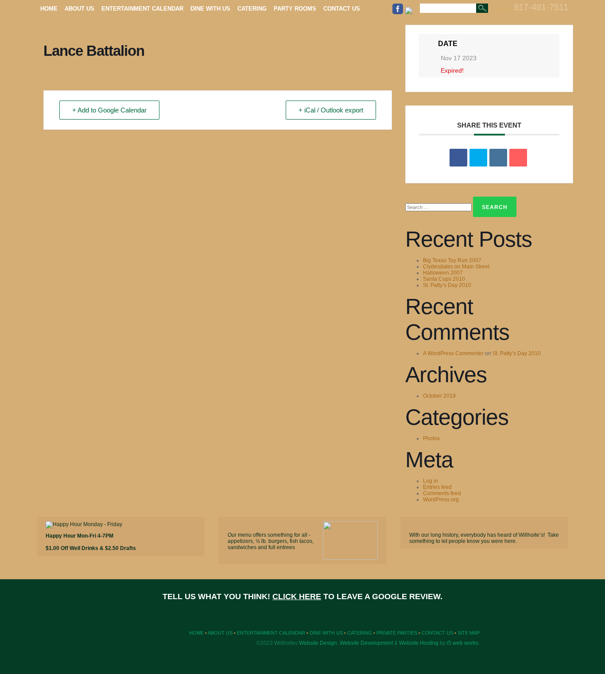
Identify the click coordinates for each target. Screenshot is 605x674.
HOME (196, 632)
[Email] (518, 158)
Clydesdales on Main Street (456, 266)
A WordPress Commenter (453, 353)
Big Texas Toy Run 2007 (452, 260)
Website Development (366, 643)
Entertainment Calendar (271, 632)
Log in (430, 481)
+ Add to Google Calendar (109, 110)
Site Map (469, 632)
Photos (431, 438)
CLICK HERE (296, 596)
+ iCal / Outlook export (331, 110)
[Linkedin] (498, 158)
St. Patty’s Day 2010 (447, 285)
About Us (220, 632)
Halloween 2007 (443, 273)
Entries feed (437, 487)
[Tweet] (478, 158)
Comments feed (442, 493)
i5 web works (462, 643)
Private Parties (396, 632)
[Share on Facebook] (458, 158)
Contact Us (437, 632)
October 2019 (439, 396)
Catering (359, 632)
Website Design (318, 643)
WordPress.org (441, 499)
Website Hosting (418, 643)
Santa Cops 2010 (444, 279)
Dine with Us (326, 632)
